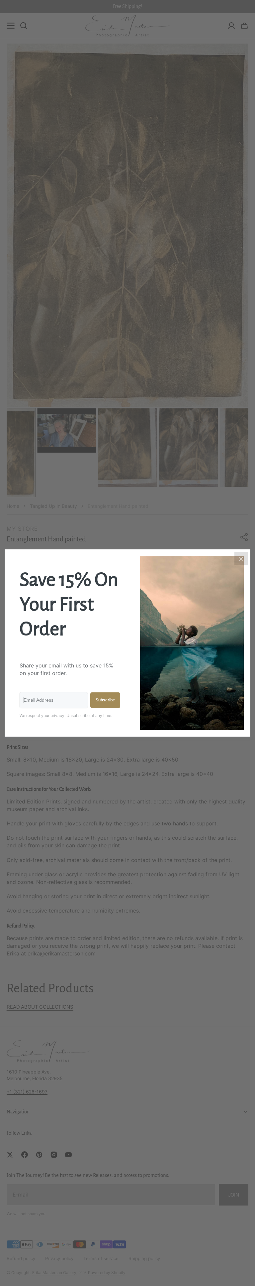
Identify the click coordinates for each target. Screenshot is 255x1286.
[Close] (241, 558)
